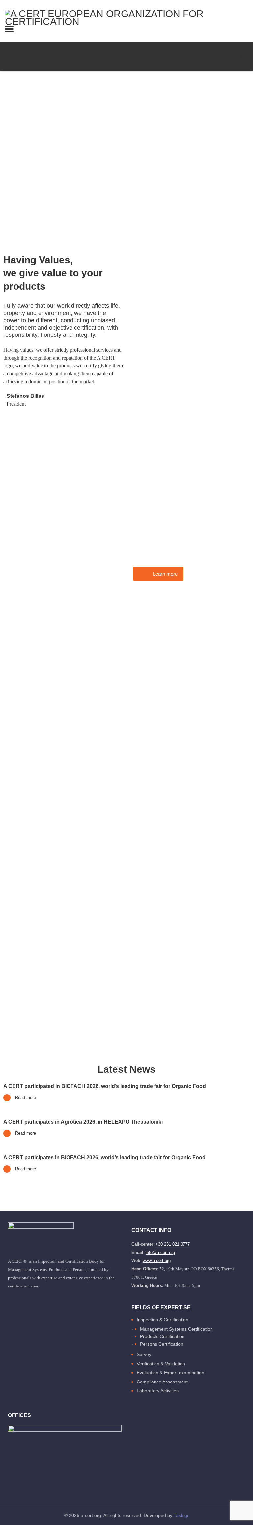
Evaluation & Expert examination (170, 1372)
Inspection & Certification (162, 1319)
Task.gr (181, 1515)
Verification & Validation (161, 1363)
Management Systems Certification (176, 1329)
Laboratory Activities (158, 1390)
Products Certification (162, 1336)
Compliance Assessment (162, 1381)
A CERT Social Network (221, 56)
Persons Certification (161, 1344)
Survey (144, 1354)
